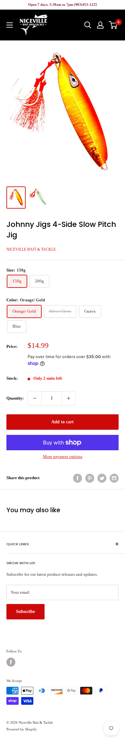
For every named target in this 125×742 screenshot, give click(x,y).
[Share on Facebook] (77, 478)
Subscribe (25, 611)
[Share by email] (114, 478)
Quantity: (15, 398)
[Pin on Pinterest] (89, 478)
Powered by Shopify (21, 729)
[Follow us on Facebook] (10, 662)
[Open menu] (9, 25)
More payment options (62, 456)
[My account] (100, 25)
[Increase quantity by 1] (68, 398)
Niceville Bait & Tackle (31, 249)
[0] (113, 25)
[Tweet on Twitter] (101, 478)
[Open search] (87, 25)
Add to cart (62, 421)
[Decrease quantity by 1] (34, 398)
